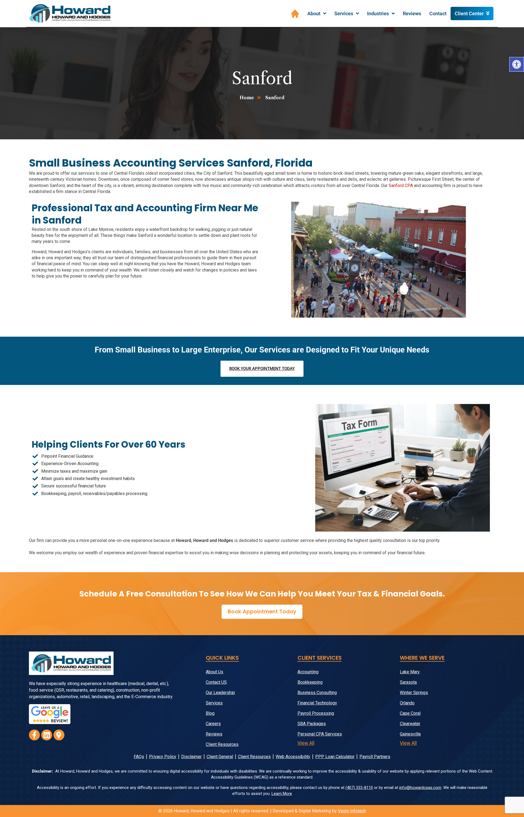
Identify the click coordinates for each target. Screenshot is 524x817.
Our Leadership (220, 692)
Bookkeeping (310, 682)
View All (305, 743)
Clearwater (410, 723)
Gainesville (410, 734)
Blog (210, 713)
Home (295, 13)
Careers (213, 723)
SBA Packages (311, 723)
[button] (516, 64)
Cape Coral (410, 713)
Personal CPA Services (319, 734)
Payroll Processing (315, 713)
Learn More (282, 793)
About (313, 13)
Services (343, 13)
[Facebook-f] (34, 734)
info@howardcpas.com (420, 787)
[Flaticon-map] (58, 734)
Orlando (407, 703)
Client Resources (222, 744)
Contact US (216, 682)
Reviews (412, 13)
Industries (378, 13)
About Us (214, 671)
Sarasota (408, 682)
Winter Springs (414, 692)
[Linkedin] (46, 734)
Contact (437, 13)
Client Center (469, 13)
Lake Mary (410, 671)
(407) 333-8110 (359, 787)
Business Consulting (317, 692)
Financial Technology (317, 703)
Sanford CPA (401, 185)
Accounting (307, 671)
